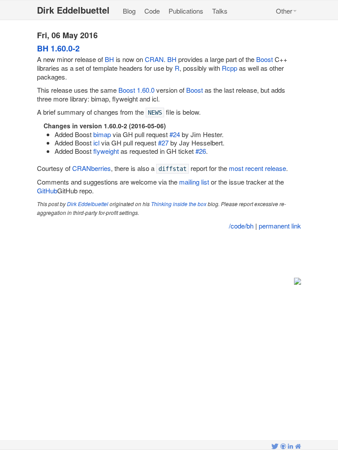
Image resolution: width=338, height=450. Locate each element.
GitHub (47, 190)
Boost (264, 59)
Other (284, 10)
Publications (186, 10)
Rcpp (229, 68)
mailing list (194, 181)
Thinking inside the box (178, 203)
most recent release (257, 168)
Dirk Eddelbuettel (87, 203)
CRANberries (91, 168)
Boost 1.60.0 (136, 89)
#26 (200, 151)
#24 (174, 134)
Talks (220, 10)
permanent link (280, 225)
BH (109, 59)
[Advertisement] (170, 254)
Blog (129, 10)
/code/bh (241, 225)
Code (152, 10)
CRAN (154, 59)
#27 (163, 142)
